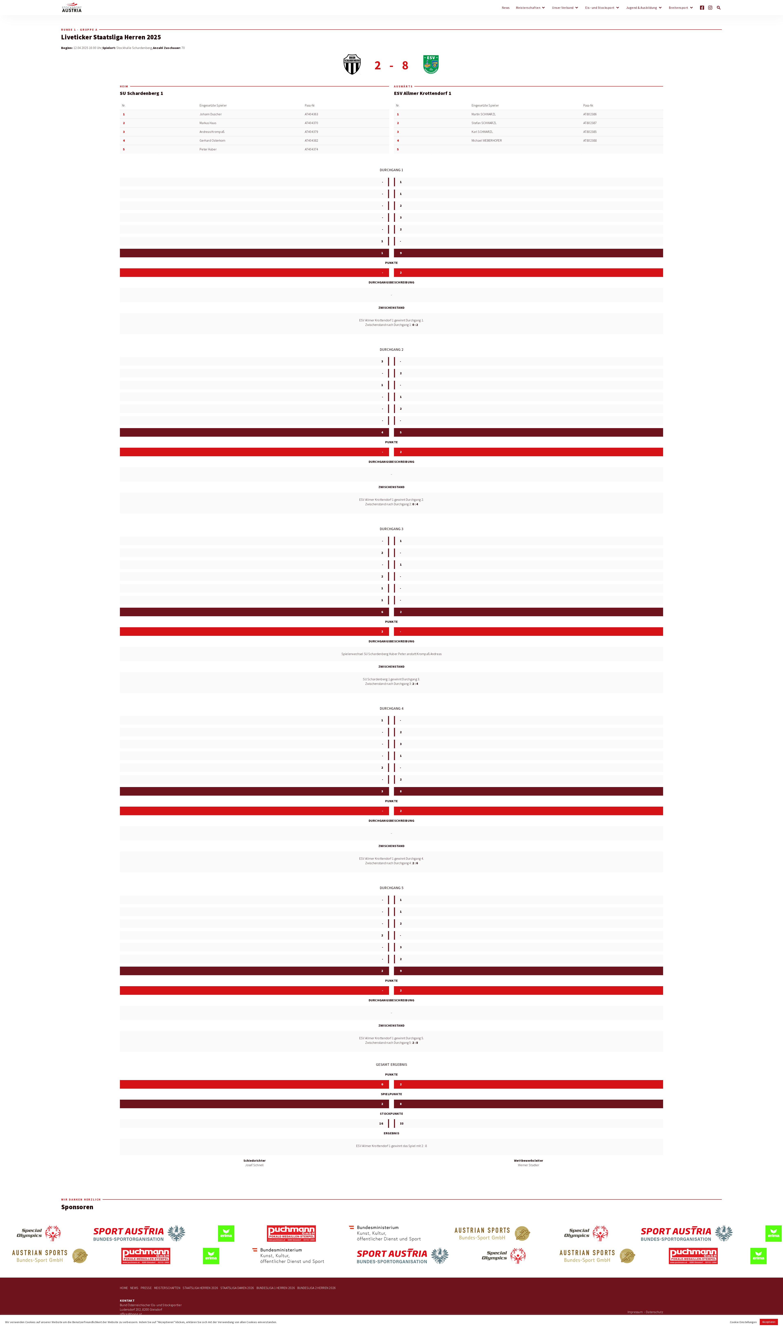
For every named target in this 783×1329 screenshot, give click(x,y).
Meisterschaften (528, 8)
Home (124, 1288)
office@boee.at (131, 1314)
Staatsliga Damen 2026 (237, 1288)
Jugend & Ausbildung (641, 8)
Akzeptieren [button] (768, 1322)
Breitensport (678, 8)
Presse (146, 1288)
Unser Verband (563, 8)
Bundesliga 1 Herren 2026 (276, 1288)
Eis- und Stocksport (600, 8)
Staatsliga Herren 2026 (200, 1288)
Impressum (635, 1312)
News (506, 8)
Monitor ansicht (119, 29)
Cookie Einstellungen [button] (743, 1322)
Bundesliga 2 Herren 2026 (316, 1288)
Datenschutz (654, 1312)
